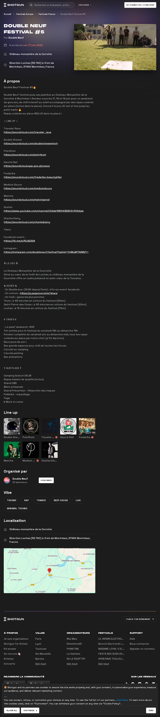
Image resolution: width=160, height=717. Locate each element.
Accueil (7, 14)
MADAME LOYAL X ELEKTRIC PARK (118, 648)
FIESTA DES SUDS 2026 (112, 653)
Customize (28, 710)
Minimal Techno (17, 508)
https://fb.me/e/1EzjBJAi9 (19, 240)
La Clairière (73, 653)
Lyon (38, 643)
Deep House (61, 500)
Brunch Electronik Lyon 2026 (116, 643)
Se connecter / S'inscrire (140, 5)
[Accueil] (14, 5)
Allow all (12, 710)
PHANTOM (73, 648)
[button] (46, 480)
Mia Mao (72, 638)
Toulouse (40, 648)
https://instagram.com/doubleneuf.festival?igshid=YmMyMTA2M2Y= (46, 252)
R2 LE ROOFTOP (76, 658)
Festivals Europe (24, 14)
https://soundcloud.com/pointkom (25, 154)
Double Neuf (16, 37)
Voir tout (40, 663)
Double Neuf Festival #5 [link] (72, 14)
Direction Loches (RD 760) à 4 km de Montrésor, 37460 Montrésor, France (49, 540)
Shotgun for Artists (16, 643)
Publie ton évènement (138, 619)
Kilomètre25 (74, 643)
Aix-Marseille (43, 653)
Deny (151, 710)
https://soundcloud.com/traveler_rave (27, 132)
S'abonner (46, 480)
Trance (41, 500)
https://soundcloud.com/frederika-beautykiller (33, 177)
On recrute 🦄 (12, 653)
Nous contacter (139, 643)
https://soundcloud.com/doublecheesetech (31, 143)
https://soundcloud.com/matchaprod (27, 199)
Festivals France (47, 14)
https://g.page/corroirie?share (39, 293)
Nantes (39, 658)
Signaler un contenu (142, 648)
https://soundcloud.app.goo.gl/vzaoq (27, 166)
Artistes (8, 658)
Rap (26, 500)
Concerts (9, 663)
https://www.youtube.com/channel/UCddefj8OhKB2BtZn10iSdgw (44, 210)
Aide (132, 638)
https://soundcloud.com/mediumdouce (28, 188)
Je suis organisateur (16, 638)
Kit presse (10, 648)
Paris (38, 638)
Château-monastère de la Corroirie (30, 529)
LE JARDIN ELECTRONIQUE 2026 (117, 638)
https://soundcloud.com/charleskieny (27, 222)
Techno (11, 500)
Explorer (84, 5)
